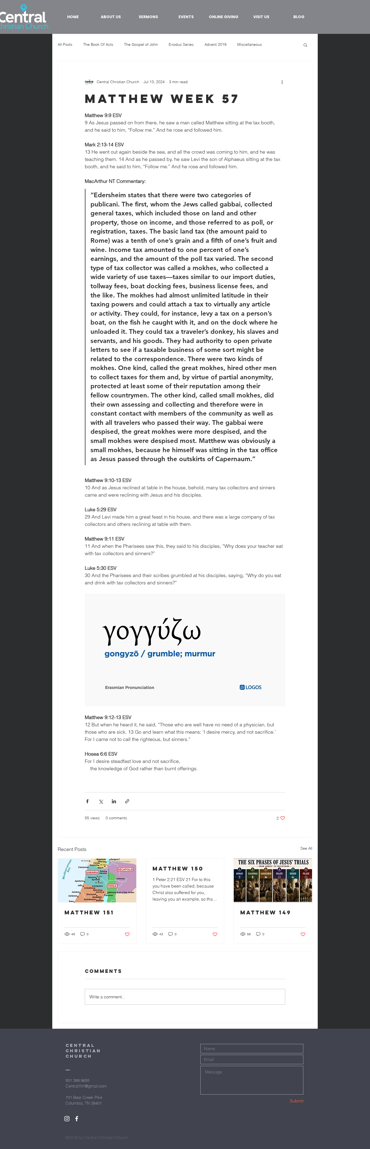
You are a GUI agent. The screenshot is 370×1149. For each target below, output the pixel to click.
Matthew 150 (178, 868)
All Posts (65, 44)
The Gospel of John (141, 44)
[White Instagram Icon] (66, 1118)
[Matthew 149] (273, 880)
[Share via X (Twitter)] (100, 801)
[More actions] (282, 82)
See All (306, 848)
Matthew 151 (89, 912)
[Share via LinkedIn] (113, 801)
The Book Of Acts (98, 44)
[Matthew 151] (97, 880)
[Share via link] (127, 801)
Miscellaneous (249, 44)
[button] (305, 45)
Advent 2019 (215, 44)
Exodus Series (181, 44)
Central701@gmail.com (86, 1086)
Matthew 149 (265, 912)
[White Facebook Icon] (76, 1118)
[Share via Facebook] (87, 801)
